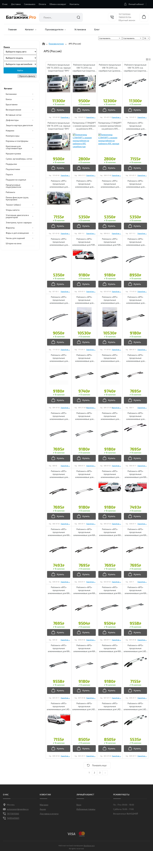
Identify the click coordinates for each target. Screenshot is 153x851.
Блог (97, 29)
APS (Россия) (75, 44)
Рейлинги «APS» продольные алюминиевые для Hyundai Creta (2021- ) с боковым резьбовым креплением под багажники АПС (84, 358)
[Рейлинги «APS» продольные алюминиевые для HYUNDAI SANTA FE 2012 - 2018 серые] (84, 433)
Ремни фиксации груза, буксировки (17, 198)
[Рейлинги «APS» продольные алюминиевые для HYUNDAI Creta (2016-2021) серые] (135, 317)
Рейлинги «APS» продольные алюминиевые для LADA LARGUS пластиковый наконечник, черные (59, 706)
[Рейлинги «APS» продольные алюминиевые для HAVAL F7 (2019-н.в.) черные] (109, 317)
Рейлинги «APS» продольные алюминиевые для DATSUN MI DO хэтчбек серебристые (84, 184)
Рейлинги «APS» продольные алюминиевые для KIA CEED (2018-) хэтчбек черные (58, 590)
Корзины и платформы (17, 141)
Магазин (44, 804)
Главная (12, 29)
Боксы (9, 99)
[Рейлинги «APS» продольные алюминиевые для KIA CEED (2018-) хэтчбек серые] (135, 549)
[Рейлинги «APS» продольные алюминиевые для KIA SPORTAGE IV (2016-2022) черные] (109, 665)
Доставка (16, 4)
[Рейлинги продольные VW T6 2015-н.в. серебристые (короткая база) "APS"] (135, 84)
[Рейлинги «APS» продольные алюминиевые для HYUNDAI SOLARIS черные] (58, 491)
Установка (80, 29)
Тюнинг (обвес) (13, 204)
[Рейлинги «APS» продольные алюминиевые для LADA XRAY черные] (109, 723)
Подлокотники (13, 169)
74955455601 (13, 818)
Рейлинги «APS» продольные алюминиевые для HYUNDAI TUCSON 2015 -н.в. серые (84, 474)
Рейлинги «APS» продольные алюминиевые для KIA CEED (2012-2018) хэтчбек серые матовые (84, 532)
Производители (54, 29)
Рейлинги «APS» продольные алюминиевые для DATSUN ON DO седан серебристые (135, 184)
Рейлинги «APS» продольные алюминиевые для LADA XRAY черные (110, 706)
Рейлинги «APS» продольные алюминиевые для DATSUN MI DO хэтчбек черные (110, 184)
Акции (43, 809)
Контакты (74, 4)
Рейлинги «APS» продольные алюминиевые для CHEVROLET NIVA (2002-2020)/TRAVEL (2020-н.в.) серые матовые (135, 125)
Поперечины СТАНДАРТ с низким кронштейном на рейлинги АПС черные (110, 125)
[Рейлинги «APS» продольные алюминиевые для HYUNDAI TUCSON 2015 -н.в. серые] (84, 491)
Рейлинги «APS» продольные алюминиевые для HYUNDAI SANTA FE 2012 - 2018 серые (84, 416)
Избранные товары (85, 809)
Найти (78, 17)
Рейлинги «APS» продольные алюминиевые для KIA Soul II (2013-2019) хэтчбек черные (110, 590)
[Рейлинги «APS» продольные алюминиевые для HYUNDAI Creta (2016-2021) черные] (58, 375)
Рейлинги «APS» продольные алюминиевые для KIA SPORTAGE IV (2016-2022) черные (110, 648)
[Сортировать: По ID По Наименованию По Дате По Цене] (132, 38)
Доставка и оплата (49, 813)
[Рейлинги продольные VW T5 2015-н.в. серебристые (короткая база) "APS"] (84, 84)
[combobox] (61, 17)
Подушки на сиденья (16, 179)
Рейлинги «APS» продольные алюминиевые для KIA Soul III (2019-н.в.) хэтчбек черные (58, 648)
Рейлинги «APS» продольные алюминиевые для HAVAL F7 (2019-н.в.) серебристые (135, 242)
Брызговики (11, 104)
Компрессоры (12, 135)
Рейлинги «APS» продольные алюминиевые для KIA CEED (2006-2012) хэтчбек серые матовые (135, 474)
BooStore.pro (89, 845)
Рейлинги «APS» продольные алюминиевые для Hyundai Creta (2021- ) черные (110, 358)
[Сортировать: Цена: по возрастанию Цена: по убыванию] (110, 38)
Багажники (11, 94)
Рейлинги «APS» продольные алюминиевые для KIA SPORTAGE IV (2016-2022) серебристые (84, 648)
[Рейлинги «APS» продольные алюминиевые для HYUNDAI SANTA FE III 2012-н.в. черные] (109, 433)
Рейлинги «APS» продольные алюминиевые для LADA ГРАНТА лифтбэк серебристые (135, 706)
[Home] (43, 43)
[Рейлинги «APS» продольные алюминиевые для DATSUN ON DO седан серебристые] (135, 201)
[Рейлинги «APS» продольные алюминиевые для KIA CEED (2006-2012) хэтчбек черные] (58, 549)
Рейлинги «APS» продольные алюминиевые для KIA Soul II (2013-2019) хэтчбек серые (84, 590)
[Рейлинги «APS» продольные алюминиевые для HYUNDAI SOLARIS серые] (135, 427)
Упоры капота (12, 210)
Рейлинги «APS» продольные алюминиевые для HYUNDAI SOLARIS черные (59, 474)
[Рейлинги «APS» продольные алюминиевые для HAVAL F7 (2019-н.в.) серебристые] (135, 259)
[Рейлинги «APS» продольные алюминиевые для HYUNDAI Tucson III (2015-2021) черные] (109, 487)
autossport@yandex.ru (18, 809)
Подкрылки (11, 164)
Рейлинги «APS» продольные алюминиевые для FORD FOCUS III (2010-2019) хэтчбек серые (84, 242)
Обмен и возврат (57, 4)
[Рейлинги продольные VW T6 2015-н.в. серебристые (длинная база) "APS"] (109, 84)
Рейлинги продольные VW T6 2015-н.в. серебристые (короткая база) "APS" (135, 67)
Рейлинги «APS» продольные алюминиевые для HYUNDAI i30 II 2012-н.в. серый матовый (135, 358)
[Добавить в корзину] (58, 110)
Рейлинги (10, 192)
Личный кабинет (136, 4)
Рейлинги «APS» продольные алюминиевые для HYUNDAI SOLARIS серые (135, 416)
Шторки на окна (13, 243)
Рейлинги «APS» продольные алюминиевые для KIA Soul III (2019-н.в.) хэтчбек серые (135, 590)
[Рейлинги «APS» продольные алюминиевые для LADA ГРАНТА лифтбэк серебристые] (135, 720)
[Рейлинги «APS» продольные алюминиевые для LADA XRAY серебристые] (84, 723)
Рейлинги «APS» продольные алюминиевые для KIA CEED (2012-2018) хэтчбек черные (110, 532)
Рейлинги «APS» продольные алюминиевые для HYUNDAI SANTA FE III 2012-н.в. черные (110, 416)
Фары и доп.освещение (17, 233)
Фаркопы (10, 227)
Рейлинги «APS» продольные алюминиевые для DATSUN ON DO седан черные (58, 242)
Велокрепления (13, 109)
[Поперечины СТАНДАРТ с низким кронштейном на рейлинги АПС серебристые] (84, 140)
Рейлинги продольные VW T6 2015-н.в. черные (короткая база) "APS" (58, 125)
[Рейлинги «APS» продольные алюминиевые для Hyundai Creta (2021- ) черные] (109, 375)
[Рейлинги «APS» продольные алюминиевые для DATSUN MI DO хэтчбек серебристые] (84, 201)
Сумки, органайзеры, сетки (19, 158)
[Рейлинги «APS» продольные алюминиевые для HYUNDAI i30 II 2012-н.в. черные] (58, 433)
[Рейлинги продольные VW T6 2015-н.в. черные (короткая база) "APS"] (58, 142)
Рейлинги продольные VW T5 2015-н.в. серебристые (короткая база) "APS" (84, 67)
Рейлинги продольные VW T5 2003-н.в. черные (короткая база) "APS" (59, 67)
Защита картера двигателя (19, 125)
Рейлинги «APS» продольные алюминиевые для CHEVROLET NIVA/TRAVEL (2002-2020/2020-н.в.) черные (58, 184)
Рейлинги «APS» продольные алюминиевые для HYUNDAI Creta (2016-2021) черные (58, 358)
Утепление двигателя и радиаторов (17, 216)
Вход (78, 804)
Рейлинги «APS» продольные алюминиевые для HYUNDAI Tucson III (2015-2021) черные (110, 474)
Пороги (9, 174)
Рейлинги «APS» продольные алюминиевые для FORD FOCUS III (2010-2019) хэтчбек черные (110, 242)
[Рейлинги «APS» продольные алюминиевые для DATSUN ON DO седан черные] (58, 259)
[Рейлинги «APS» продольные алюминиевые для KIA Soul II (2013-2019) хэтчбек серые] (84, 607)
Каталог (29, 29)
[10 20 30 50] (146, 38)
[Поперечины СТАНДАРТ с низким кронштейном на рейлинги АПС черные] (109, 139)
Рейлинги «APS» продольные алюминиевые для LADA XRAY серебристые (84, 706)
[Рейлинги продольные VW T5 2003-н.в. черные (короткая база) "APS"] (58, 84)
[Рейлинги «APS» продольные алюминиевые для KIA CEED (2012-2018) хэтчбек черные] (109, 549)
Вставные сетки (13, 115)
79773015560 (124, 14)
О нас (5, 4)
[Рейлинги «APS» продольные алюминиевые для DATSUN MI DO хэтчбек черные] (109, 201)
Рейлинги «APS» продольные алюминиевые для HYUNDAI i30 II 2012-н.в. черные (58, 416)
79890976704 (124, 17)
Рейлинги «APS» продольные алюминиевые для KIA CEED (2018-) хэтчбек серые (135, 532)
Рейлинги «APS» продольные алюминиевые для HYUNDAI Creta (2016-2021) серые (135, 300)
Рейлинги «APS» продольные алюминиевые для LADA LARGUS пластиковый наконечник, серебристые (135, 648)
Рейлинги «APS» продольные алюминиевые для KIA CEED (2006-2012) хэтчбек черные (58, 532)
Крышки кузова (13, 153)
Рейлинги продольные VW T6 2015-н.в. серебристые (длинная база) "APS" (110, 67)
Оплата (42, 4)
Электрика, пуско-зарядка (19, 222)
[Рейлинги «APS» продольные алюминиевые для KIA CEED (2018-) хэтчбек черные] (58, 607)
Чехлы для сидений (15, 238)
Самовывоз (29, 4)
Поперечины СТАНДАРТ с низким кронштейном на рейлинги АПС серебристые (84, 125)
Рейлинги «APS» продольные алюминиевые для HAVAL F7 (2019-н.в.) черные (110, 300)
